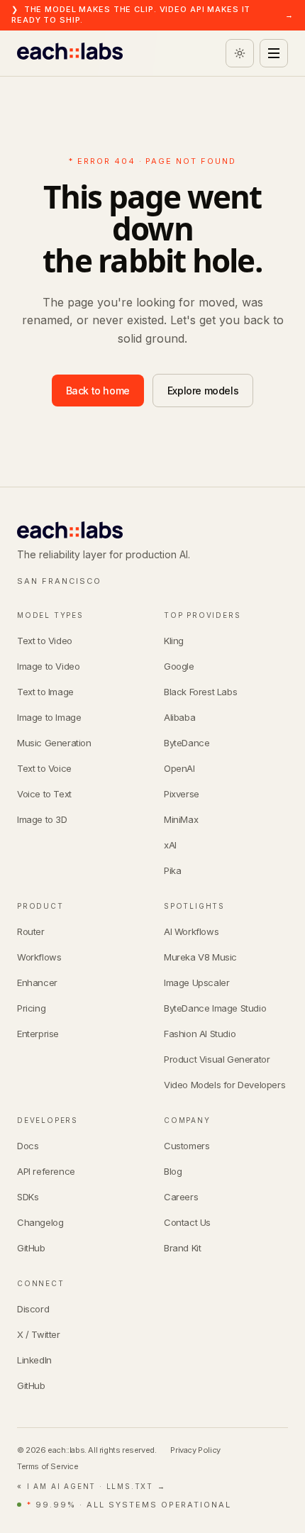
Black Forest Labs (200, 691)
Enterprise (38, 1033)
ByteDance (186, 742)
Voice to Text (44, 793)
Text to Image (45, 691)
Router (31, 931)
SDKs (27, 1196)
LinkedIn (34, 1360)
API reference (46, 1171)
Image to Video (48, 666)
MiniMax (181, 819)
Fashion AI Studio (199, 1033)
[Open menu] (274, 53)
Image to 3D (42, 819)
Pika (172, 870)
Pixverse (181, 793)
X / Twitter (38, 1334)
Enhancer (37, 982)
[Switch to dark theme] (240, 53)
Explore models (202, 390)
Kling (174, 640)
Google (179, 666)
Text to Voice (44, 768)
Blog (173, 1171)
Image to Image (49, 717)
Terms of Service (48, 1466)
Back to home (98, 390)
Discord (33, 1309)
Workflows (39, 957)
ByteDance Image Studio (215, 1008)
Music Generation (54, 742)
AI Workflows (191, 931)
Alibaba (179, 717)
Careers (181, 1196)
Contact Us (187, 1222)
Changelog (40, 1222)
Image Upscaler (196, 982)
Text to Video (44, 640)
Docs (27, 1145)
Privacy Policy (195, 1450)
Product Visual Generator (217, 1059)
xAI (170, 845)
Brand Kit (182, 1247)
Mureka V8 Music (200, 957)
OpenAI (179, 768)
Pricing (31, 1008)
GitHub (31, 1247)
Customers (186, 1145)
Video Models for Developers (224, 1084)
